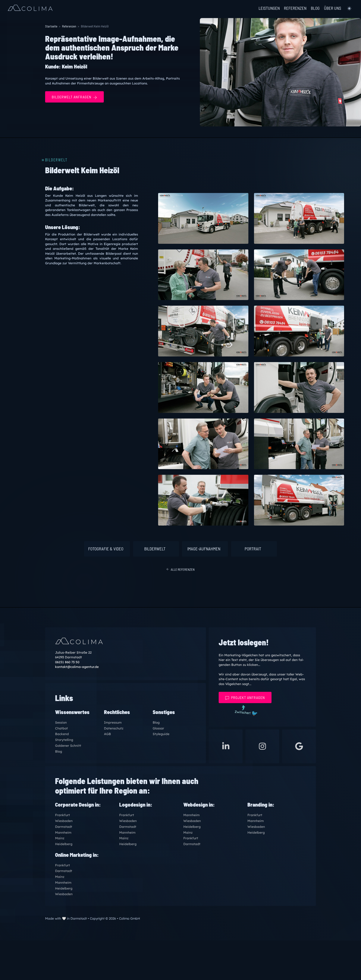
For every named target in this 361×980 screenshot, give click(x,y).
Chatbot (61, 728)
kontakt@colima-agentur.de (77, 667)
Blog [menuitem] (315, 8)
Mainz (59, 838)
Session (61, 722)
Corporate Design (74, 804)
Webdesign (195, 804)
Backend (62, 734)
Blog (58, 751)
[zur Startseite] (30, 8)
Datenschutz (113, 728)
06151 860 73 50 (67, 662)
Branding (257, 804)
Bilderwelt (154, 548)
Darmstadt (63, 827)
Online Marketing (73, 854)
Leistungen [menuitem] (269, 8)
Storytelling (64, 740)
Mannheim (63, 832)
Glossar (158, 728)
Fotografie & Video (105, 548)
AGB (107, 734)
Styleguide (161, 734)
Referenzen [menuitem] (295, 8)
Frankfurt (62, 815)
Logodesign (132, 804)
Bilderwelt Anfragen (71, 97)
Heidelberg (63, 844)
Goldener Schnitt (68, 746)
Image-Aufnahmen (203, 548)
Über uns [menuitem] (332, 8)
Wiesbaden (64, 821)
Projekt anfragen (248, 697)
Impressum (113, 722)
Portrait (253, 548)
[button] (349, 8)
